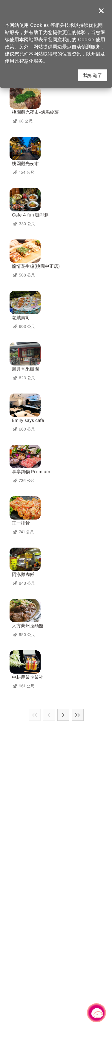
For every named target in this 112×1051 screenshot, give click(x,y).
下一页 (63, 715)
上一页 (49, 715)
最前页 (35, 715)
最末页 (78, 715)
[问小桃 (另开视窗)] (96, 1012)
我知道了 (92, 75)
